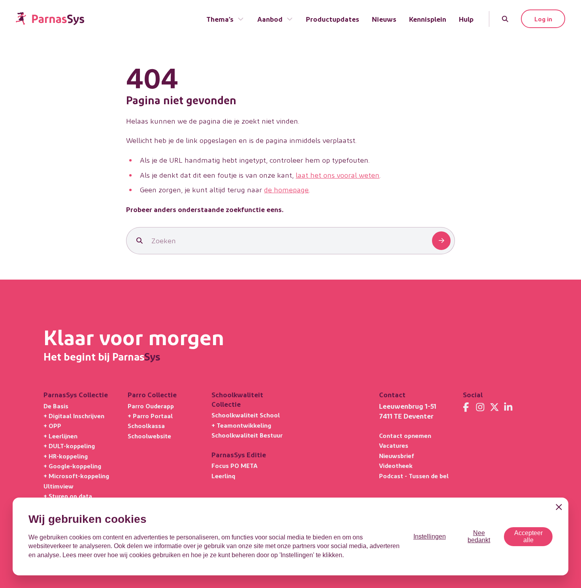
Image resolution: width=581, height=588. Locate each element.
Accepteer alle (528, 536)
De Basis (55, 406)
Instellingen (429, 536)
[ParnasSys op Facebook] (466, 407)
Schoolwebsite (149, 436)
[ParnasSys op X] (494, 407)
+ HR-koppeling (65, 456)
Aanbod (270, 19)
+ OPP (52, 425)
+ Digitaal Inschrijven (73, 415)
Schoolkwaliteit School (245, 415)
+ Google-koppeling (72, 466)
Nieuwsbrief (396, 455)
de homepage (286, 189)
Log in (543, 19)
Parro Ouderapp (151, 406)
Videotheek (396, 465)
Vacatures (393, 445)
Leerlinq (223, 475)
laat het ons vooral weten (337, 175)
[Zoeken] (505, 19)
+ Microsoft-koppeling (76, 475)
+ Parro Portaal (150, 415)
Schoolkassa (146, 425)
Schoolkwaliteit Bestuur (247, 435)
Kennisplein (427, 19)
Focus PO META (234, 465)
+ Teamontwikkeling (241, 425)
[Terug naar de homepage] (50, 18)
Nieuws (384, 19)
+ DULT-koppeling (69, 445)
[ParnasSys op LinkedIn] (508, 407)
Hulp (466, 19)
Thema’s (220, 19)
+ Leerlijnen (60, 436)
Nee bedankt (479, 536)
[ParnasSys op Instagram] (480, 407)
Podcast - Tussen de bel (414, 475)
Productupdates (332, 19)
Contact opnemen (405, 435)
